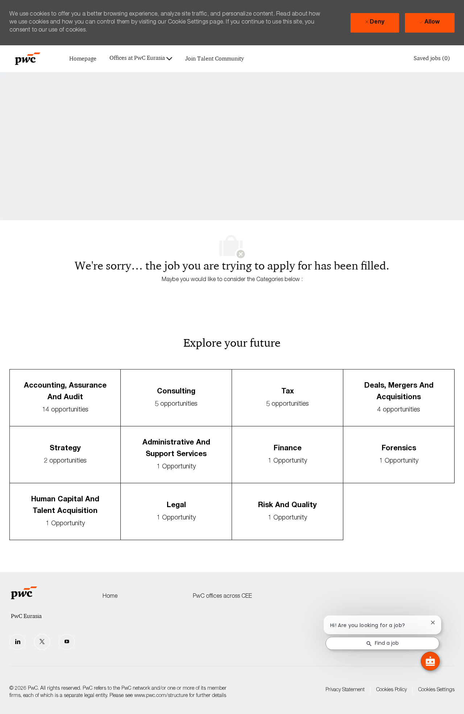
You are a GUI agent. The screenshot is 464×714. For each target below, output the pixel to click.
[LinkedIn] (17, 642)
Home (110, 597)
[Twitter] (42, 642)
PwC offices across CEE (222, 597)
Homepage (82, 59)
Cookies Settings (436, 690)
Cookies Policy (391, 690)
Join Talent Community (214, 59)
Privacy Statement (345, 690)
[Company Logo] (27, 59)
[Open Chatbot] (430, 661)
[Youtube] (67, 642)
